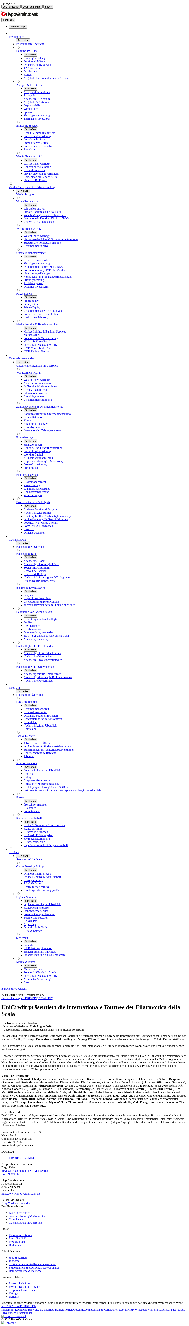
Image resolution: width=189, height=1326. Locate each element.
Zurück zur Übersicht (13, 988)
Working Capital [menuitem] (33, 454)
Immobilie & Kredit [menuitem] (27, 125)
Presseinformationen (20, 1235)
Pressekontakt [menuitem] (32, 811)
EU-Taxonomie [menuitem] (33, 629)
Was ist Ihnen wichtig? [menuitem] (29, 156)
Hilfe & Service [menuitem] (33, 930)
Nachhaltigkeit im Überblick (25, 1222)
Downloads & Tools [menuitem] (35, 927)
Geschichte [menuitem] (30, 722)
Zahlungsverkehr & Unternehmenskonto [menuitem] (39, 406)
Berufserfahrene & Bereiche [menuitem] (40, 753)
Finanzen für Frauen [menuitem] (35, 180)
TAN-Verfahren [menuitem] (33, 68)
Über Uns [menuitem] (14, 687)
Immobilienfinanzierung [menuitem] (37, 136)
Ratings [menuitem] (28, 777)
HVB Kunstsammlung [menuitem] (37, 838)
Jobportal (14, 1260)
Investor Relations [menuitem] (26, 763)
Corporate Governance (22, 1290)
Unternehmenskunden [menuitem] (22, 358)
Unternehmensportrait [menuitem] (36, 709)
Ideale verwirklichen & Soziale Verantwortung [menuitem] (51, 239)
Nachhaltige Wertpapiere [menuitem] (38, 656)
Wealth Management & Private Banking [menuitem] (32, 187)
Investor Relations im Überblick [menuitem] (42, 770)
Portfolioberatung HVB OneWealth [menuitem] (44, 270)
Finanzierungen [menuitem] (25, 437)
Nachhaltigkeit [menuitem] (17, 539)
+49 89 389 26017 (12, 1174)
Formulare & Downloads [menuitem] (38, 525)
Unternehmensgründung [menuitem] (38, 399)
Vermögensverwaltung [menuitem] (37, 115)
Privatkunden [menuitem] (16, 36)
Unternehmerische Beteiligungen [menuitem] (43, 310)
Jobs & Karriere (18, 1257)
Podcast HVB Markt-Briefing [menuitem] (41, 338)
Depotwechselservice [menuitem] (36, 910)
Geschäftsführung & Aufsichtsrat (28, 1216)
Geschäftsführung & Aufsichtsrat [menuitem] (43, 718)
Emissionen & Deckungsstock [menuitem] (41, 783)
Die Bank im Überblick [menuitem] (30, 694)
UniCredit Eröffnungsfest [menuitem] (38, 835)
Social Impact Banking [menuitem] (37, 567)
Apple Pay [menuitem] (30, 924)
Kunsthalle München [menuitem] (36, 831)
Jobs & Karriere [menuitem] (25, 735)
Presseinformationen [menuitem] (35, 804)
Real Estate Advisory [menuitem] (36, 317)
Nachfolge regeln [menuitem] (34, 396)
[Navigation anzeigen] (2, 11)
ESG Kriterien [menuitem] (32, 625)
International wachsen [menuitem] (36, 393)
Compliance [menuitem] (31, 728)
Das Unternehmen (19, 1212)
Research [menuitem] (29, 529)
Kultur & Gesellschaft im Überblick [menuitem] (44, 825)
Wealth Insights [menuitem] (25, 194)
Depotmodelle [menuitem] (32, 105)
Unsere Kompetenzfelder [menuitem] (30, 252)
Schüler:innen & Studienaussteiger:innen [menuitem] (47, 746)
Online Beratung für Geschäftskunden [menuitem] (46, 519)
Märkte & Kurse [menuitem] (25, 961)
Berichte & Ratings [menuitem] (35, 574)
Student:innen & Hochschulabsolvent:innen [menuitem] (49, 749)
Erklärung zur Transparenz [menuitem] (39, 580)
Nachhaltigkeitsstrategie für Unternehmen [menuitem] (48, 677)
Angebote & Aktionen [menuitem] (36, 102)
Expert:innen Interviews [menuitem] (37, 598)
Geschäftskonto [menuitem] (33, 417)
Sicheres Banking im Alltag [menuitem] (40, 951)
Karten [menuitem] (28, 74)
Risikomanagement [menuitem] (27, 474)
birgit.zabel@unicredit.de (16, 1170)
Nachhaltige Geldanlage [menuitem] (38, 98)
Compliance (16, 1219)
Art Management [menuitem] (33, 283)
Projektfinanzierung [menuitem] (35, 464)
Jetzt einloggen (11, 6)
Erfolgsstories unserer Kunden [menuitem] (41, 601)
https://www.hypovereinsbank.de (20, 1193)
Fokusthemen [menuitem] (24, 293)
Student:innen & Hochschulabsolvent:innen (34, 1267)
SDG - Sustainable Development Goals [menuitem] (46, 635)
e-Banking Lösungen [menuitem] (36, 423)
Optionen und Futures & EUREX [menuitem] (43, 266)
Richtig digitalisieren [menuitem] (36, 389)
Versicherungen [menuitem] (33, 495)
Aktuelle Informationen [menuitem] (37, 383)
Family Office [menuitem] (32, 304)
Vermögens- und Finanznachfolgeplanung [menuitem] (48, 276)
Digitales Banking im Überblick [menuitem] (42, 904)
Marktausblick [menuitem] (32, 334)
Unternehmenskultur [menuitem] (35, 712)
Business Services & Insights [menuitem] (33, 502)
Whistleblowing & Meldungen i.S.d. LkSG (160, 1309)
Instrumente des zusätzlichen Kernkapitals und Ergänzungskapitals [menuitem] (62, 790)
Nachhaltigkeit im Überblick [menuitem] (40, 725)
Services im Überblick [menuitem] (29, 859)
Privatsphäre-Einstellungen (17, 1312)
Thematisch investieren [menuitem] (37, 118)
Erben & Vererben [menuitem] (34, 170)
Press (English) (17, 1238)
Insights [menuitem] (28, 595)
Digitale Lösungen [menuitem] (34, 532)
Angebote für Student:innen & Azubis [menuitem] (46, 78)
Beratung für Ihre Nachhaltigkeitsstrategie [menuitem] (48, 516)
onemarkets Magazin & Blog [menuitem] (40, 344)
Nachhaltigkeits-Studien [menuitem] (37, 512)
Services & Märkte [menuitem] (34, 61)
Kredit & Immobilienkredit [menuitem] (39, 132)
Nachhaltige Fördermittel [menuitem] (38, 680)
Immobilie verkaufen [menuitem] (36, 142)
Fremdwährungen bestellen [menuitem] (39, 914)
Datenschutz (47, 1309)
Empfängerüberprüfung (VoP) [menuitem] (41, 890)
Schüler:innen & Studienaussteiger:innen (32, 1264)
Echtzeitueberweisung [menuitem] (36, 886)
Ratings (13, 1293)
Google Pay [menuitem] (30, 920)
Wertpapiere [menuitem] (31, 108)
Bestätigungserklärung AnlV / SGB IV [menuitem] (46, 787)
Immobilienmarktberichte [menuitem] (38, 146)
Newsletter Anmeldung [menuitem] (37, 979)
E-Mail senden (40, 1170)
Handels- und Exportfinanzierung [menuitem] (43, 447)
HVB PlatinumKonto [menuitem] (36, 351)
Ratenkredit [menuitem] (30, 149)
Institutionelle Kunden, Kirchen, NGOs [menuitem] (47, 218)
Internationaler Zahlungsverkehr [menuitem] (42, 430)
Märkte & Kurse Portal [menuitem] (37, 341)
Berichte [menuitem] (28, 773)
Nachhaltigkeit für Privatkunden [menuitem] (35, 646)
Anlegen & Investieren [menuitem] (29, 85)
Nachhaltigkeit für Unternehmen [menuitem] (35, 666)
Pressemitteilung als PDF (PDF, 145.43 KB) (27, 998)
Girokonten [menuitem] (30, 71)
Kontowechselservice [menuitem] (36, 907)
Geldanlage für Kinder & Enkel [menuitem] (42, 176)
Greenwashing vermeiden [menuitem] (39, 632)
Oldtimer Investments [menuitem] (36, 286)
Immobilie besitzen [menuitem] (35, 139)
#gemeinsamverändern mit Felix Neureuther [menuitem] (49, 604)
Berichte (14, 1296)
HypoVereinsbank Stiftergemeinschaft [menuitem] (46, 845)
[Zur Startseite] (19, 16)
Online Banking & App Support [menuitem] (42, 876)
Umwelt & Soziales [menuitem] (35, 570)
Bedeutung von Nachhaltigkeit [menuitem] (34, 611)
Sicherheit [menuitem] (22, 937)
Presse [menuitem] (20, 797)
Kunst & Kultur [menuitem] (33, 828)
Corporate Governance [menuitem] (37, 780)
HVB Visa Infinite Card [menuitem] (37, 348)
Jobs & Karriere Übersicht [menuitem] (39, 743)
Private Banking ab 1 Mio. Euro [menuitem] (42, 211)
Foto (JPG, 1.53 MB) (21, 1157)
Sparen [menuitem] (28, 112)
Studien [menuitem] (28, 622)
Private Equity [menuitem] (32, 307)
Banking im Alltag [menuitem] (27, 50)
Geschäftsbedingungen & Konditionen (96, 1309)
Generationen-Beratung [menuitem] (37, 166)
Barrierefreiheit (64, 1309)
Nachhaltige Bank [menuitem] (26, 553)
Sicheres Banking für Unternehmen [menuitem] (44, 954)
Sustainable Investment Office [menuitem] (41, 314)
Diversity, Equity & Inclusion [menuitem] (41, 715)
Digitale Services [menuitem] (26, 897)
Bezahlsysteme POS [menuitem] (35, 427)
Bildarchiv (15, 1245)
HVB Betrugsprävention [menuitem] (38, 948)
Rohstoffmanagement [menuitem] (36, 491)
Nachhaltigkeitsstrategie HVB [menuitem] (41, 564)
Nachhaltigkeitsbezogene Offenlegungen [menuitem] (47, 577)
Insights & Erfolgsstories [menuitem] (30, 587)
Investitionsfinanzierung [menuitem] (37, 451)
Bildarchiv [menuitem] (30, 807)
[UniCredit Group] (8, 1322)
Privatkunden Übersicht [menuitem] (30, 43)
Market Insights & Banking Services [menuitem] (37, 324)
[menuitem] (18, 27)
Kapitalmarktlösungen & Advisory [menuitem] (44, 461)
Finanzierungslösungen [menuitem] (37, 273)
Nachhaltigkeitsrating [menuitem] (36, 639)
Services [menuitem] (14, 852)
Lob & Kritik (127, 1309)
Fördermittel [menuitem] (31, 467)
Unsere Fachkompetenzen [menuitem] (39, 221)
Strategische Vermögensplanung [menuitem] (42, 242)
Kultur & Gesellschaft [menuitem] (29, 818)
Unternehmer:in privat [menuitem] (36, 245)
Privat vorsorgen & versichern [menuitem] (41, 173)
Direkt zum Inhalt (32, 6)
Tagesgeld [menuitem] (29, 95)
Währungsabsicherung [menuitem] (37, 488)
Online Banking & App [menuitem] (37, 64)
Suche (48, 6)
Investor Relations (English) (25, 1286)
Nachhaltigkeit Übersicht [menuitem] (30, 546)
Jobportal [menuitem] (29, 756)
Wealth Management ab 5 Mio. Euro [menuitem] (45, 215)
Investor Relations (19, 1283)
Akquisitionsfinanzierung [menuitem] (38, 457)
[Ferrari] (14, 1316)
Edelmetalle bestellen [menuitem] (36, 917)
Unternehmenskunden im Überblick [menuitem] (37, 365)
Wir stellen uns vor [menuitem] (27, 201)
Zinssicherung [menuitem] (32, 485)
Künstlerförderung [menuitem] (34, 841)
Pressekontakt (17, 1241)
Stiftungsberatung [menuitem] (34, 280)
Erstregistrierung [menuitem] (33, 880)
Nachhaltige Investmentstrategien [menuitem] (43, 659)
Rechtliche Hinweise (27, 1309)
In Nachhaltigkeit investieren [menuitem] (40, 386)
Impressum (8, 1309)
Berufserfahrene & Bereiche (25, 1270)
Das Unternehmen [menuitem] (26, 701)
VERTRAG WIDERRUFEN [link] (18, 1306)
